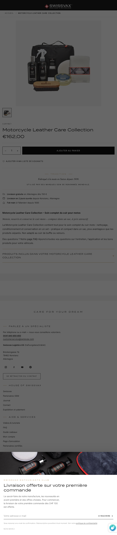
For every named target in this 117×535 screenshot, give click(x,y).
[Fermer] (112, 457)
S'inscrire (104, 516)
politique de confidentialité (86, 523)
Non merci (9, 529)
